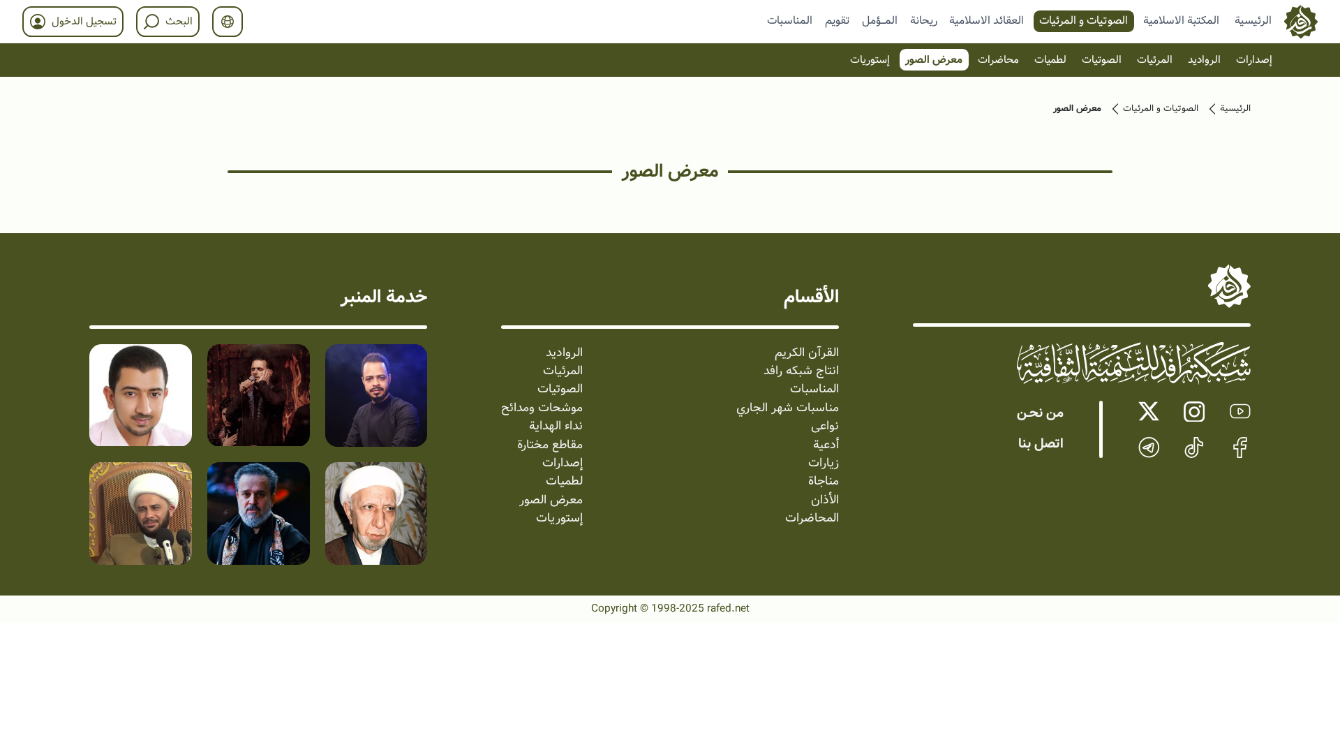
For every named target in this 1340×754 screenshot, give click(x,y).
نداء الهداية (556, 426)
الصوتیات (1102, 60)
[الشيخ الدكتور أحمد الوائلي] (376, 513)
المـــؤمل (880, 20)
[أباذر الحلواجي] (140, 395)
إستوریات (870, 60)
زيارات (823, 463)
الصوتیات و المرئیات (1083, 20)
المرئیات (1154, 60)
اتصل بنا (1041, 444)
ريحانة (923, 20)
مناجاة (823, 482)
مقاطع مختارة (550, 445)
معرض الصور (933, 60)
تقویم (837, 20)
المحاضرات (812, 519)
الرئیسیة (1235, 109)
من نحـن (1040, 413)
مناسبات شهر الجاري (787, 408)
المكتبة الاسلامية (1181, 20)
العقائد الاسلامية (986, 20)
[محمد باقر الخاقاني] (258, 395)
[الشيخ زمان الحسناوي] (140, 513)
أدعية (826, 445)
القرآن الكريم (807, 353)
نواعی (825, 426)
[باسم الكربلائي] (258, 513)
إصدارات (1254, 60)
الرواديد (1204, 60)
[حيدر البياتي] (376, 395)
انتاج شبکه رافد (801, 371)
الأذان (825, 500)
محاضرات (998, 60)
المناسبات (789, 20)
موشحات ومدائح (542, 408)
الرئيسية (1253, 20)
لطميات (1050, 60)
